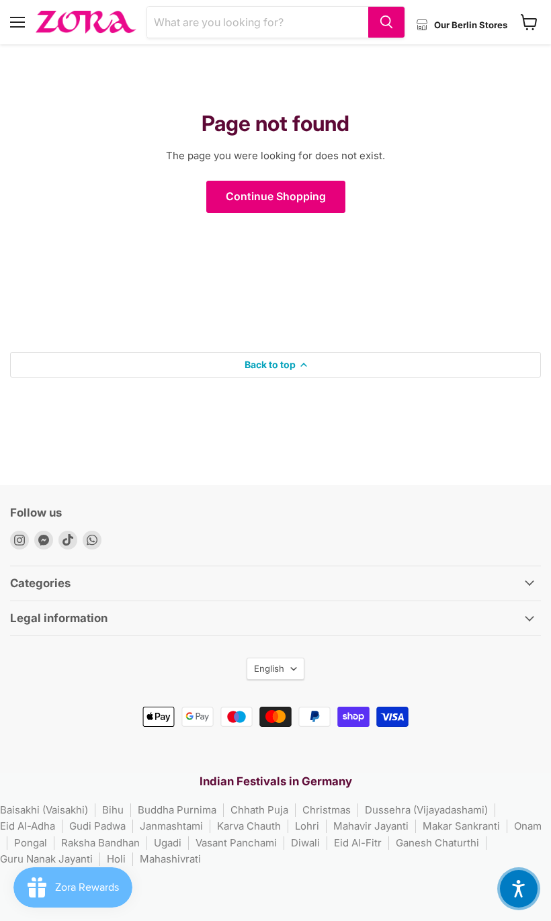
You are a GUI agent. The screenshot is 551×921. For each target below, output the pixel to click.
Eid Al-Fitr (358, 842)
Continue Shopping (276, 196)
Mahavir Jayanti (371, 826)
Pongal (30, 842)
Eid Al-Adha (27, 826)
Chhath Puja (259, 809)
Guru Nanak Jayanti (46, 858)
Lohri (307, 826)
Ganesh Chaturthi (437, 842)
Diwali (305, 842)
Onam (528, 826)
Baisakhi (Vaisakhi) (44, 809)
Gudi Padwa (97, 826)
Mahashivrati (170, 858)
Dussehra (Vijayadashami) (426, 809)
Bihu (113, 809)
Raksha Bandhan (100, 842)
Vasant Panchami (236, 842)
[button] (518, 888)
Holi (116, 858)
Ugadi (167, 842)
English (269, 668)
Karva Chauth (249, 826)
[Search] (386, 22)
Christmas (326, 809)
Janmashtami (171, 826)
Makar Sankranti (461, 826)
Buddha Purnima (177, 809)
